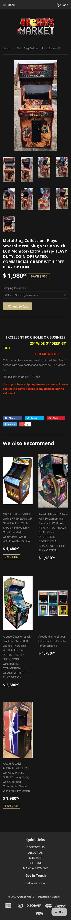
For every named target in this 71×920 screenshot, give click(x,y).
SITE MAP (35, 858)
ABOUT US (35, 852)
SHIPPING (35, 863)
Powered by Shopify (49, 896)
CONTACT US (36, 847)
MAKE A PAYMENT (35, 868)
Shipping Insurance (14, 288)
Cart (65, 5)
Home (6, 48)
